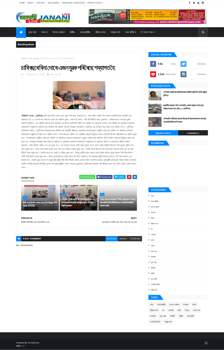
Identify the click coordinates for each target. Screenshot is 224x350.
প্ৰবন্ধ (153, 245)
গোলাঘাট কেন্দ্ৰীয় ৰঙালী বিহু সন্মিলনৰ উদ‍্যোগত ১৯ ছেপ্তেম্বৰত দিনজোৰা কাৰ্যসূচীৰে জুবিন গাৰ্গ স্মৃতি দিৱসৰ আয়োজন (77, 202)
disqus (123, 238)
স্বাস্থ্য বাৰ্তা (115, 32)
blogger (111, 238)
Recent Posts (163, 133)
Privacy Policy (95, 3)
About (30, 3)
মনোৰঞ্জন (153, 256)
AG (23, 346)
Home (22, 3)
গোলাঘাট (153, 234)
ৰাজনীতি (153, 268)
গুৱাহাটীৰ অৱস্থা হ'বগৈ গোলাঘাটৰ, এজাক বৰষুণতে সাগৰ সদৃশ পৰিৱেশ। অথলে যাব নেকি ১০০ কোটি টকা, (183, 107)
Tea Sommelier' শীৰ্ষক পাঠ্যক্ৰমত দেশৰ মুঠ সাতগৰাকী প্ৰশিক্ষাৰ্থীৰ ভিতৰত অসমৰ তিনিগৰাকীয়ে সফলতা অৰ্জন (117, 202)
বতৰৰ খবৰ (153, 251)
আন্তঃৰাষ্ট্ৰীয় (154, 201)
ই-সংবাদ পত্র (147, 32)
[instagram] (203, 3)
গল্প (152, 229)
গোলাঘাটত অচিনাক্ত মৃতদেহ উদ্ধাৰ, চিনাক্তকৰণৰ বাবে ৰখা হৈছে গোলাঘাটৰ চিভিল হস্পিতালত (184, 120)
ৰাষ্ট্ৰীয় (152, 273)
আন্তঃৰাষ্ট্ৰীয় (85, 32)
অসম (43, 32)
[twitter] (194, 3)
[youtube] (198, 3)
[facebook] (189, 3)
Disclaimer (53, 3)
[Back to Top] (206, 343)
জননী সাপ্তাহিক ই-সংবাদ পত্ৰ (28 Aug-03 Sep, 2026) (40, 204)
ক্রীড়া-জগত (100, 32)
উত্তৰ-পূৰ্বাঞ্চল (59, 32)
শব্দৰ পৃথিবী (154, 279)
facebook (135, 238)
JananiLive (33, 342)
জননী (152, 240)
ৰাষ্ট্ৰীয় (72, 32)
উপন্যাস (153, 212)
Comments (193, 133)
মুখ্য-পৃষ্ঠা (32, 32)
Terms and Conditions (73, 3)
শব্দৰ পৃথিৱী (129, 32)
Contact (40, 3)
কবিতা (152, 218)
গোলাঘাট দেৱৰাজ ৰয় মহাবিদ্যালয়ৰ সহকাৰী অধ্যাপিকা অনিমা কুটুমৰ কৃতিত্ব (185, 93)
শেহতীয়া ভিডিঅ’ (155, 284)
